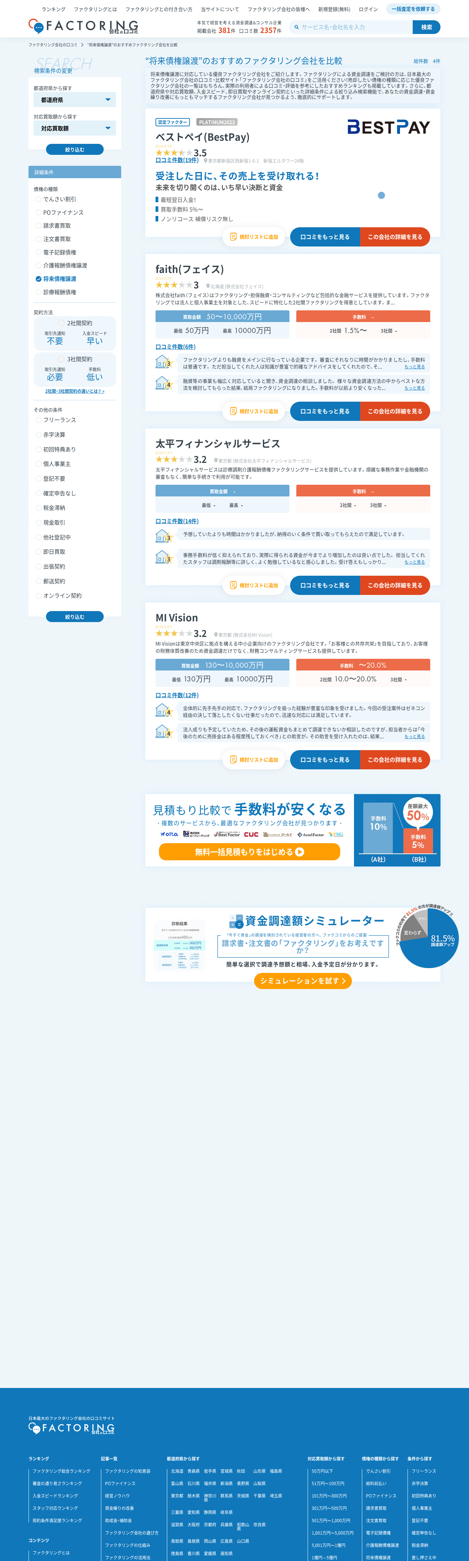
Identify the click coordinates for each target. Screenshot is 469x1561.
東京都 (177, 1496)
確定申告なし (424, 1533)
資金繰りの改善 (119, 1508)
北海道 (177, 1471)
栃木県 (193, 1496)
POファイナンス (120, 1483)
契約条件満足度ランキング (57, 1520)
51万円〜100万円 (328, 1483)
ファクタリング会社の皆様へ (279, 8)
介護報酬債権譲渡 (382, 1545)
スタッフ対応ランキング (55, 1508)
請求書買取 (376, 1508)
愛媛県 (210, 1553)
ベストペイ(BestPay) (203, 137)
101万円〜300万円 (329, 1496)
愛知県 (193, 1512)
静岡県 (210, 1512)
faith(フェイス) (190, 269)
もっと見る (414, 367)
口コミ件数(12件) (177, 695)
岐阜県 (226, 1512)
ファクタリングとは (95, 8)
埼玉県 (276, 1496)
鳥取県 (177, 1541)
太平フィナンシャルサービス (218, 443)
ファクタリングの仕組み (127, 1545)
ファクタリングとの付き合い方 (159, 8)
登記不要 (420, 1520)
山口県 (243, 1541)
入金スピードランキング (55, 1496)
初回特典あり (424, 1496)
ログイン (368, 8)
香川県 (193, 1553)
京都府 (210, 1525)
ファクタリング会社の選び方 (132, 1533)
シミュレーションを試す (300, 981)
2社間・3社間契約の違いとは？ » (74, 391)
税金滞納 (420, 1545)
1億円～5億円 (324, 1558)
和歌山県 (243, 1527)
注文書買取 (376, 1520)
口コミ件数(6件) (176, 346)
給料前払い (376, 1483)
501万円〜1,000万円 (331, 1520)
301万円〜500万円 (329, 1508)
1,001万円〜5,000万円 (333, 1533)
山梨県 (259, 1483)
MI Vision (177, 617)
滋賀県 (177, 1525)
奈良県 (259, 1525)
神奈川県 (210, 1498)
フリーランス (424, 1471)
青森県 (193, 1471)
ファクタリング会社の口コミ (53, 44)
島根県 (193, 1541)
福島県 (276, 1471)
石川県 (193, 1483)
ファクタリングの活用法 (127, 1558)
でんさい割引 (378, 1471)
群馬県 (226, 1496)
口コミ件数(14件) (177, 521)
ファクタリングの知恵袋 (127, 1471)
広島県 (226, 1541)
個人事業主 (422, 1508)
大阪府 (193, 1525)
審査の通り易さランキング (57, 1483)
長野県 (243, 1483)
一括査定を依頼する (413, 8)
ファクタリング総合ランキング (61, 1471)
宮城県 (226, 1471)
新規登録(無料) (334, 8)
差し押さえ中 (424, 1558)
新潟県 (226, 1483)
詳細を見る (395, 236)
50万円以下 (322, 1471)
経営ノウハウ (117, 1496)
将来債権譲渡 (378, 1558)
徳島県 (177, 1553)
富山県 (177, 1483)
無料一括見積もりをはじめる (244, 851)
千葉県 (259, 1496)
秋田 (241, 1471)
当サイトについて (220, 8)
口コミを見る (325, 236)
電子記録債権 (378, 1533)
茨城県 (243, 1496)
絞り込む (74, 149)
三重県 (177, 1512)
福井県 (210, 1483)
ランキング (54, 8)
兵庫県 (226, 1525)
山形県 (259, 1471)
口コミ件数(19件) (177, 160)
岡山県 (210, 1541)
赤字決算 (420, 1483)
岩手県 (210, 1471)
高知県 (226, 1553)
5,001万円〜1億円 (328, 1545)
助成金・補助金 (118, 1520)
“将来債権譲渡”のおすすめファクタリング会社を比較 (132, 44)
